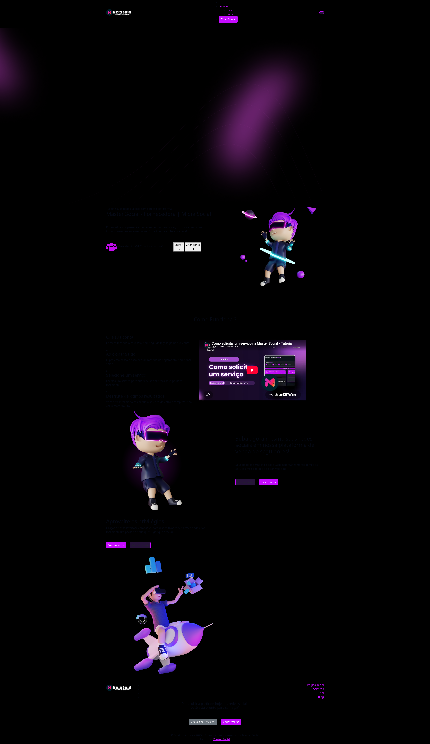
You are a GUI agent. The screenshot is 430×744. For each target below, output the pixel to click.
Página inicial (315, 685)
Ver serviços (245, 482)
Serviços (224, 6)
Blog (321, 697)
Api (322, 693)
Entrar (179, 245)
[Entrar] (179, 249)
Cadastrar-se (140, 545)
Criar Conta (269, 482)
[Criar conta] (193, 249)
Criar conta (193, 245)
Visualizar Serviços (202, 722)
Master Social (221, 739)
